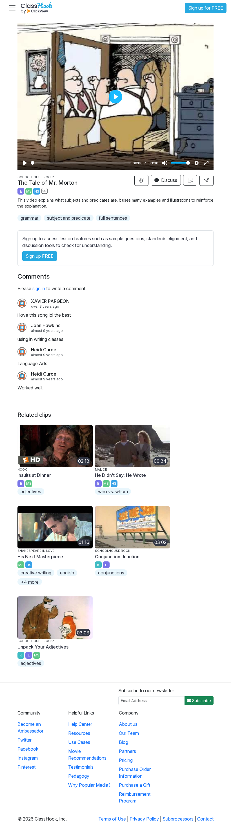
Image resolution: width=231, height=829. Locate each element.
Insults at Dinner (34, 475)
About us (128, 724)
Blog (123, 742)
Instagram (27, 758)
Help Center (80, 724)
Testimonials (81, 767)
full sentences (113, 218)
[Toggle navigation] (12, 8)
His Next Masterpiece (40, 556)
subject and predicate (68, 218)
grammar (29, 218)
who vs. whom (113, 491)
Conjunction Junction (117, 556)
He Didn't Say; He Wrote (120, 475)
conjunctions (111, 573)
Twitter (24, 740)
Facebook (27, 749)
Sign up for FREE (205, 8)
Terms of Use (112, 819)
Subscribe (201, 700)
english (67, 573)
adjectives (31, 491)
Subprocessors (178, 819)
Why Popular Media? (89, 785)
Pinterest (26, 767)
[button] (206, 180)
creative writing (36, 573)
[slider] (81, 163)
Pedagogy (78, 776)
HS (36, 191)
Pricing (126, 760)
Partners (127, 751)
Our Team (129, 733)
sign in (38, 288)
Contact (205, 819)
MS (29, 191)
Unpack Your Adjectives (42, 647)
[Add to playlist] (190, 180)
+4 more (30, 582)
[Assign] (141, 180)
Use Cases (79, 742)
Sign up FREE (40, 256)
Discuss (168, 180)
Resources (79, 733)
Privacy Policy (144, 819)
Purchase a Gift (134, 785)
